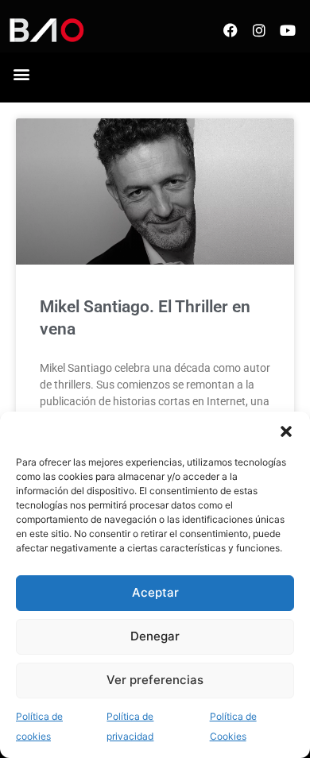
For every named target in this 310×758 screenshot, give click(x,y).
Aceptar (155, 592)
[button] (286, 431)
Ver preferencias (155, 679)
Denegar (155, 636)
